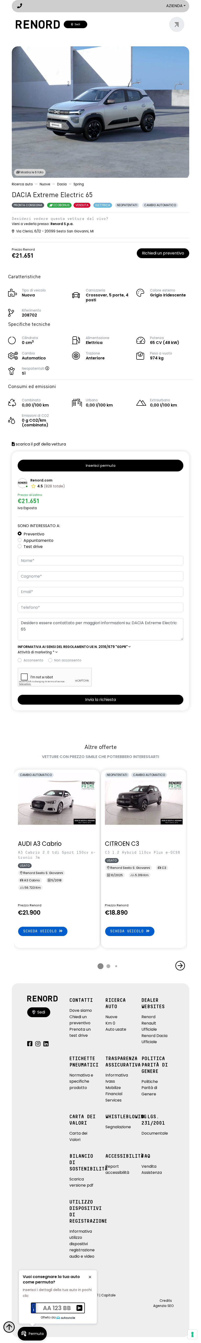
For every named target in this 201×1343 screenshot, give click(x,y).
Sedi (76, 24)
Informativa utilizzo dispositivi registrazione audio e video (82, 1244)
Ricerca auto (22, 184)
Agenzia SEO (163, 1306)
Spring (79, 184)
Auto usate (115, 1029)
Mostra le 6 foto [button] (31, 172)
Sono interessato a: (39, 526)
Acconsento (33, 660)
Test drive (33, 546)
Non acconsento (67, 660)
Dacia (62, 184)
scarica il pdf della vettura (40, 444)
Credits (166, 1300)
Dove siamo (80, 1010)
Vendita (148, 1166)
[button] (52, 368)
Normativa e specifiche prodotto (81, 1081)
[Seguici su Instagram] (37, 1044)
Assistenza (151, 1172)
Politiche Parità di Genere (149, 1088)
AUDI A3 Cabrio (40, 844)
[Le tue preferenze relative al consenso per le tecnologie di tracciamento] (192, 1334)
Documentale (154, 1133)
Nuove (45, 184)
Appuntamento (38, 540)
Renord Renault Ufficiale (149, 1023)
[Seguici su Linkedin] (46, 1044)
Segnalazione (118, 1127)
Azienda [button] (174, 6)
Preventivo (34, 534)
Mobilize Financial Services (113, 1094)
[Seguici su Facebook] (29, 1044)
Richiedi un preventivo (163, 253)
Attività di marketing (36, 652)
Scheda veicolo (41, 931)
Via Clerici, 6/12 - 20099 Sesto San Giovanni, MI (54, 231)
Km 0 (110, 1023)
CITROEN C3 (122, 844)
